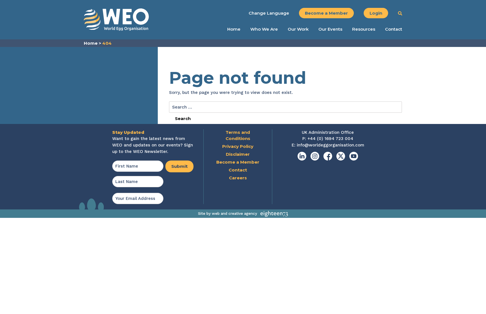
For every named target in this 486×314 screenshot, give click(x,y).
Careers (238, 177)
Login (376, 13)
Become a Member (326, 13)
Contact (393, 29)
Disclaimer (238, 154)
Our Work (298, 29)
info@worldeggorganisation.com (330, 145)
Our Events (330, 29)
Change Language (269, 13)
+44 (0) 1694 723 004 (330, 138)
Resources (363, 29)
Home (233, 29)
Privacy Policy (237, 146)
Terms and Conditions (238, 135)
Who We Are (264, 29)
